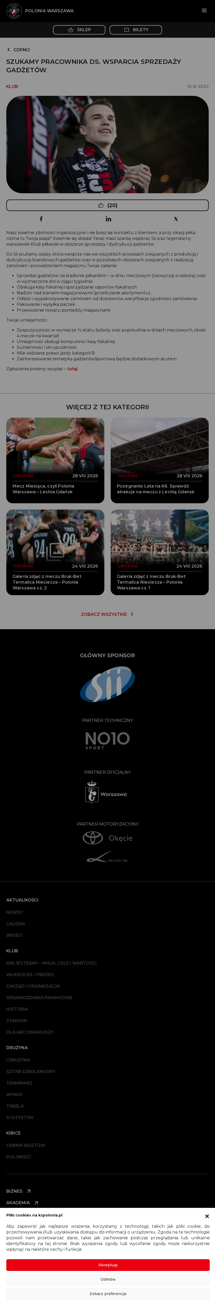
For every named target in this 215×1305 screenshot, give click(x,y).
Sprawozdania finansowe (39, 997)
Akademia (18, 1202)
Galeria (15, 923)
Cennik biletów (25, 1145)
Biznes (15, 1191)
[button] (207, 1215)
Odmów (108, 1279)
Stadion (16, 1020)
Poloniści (18, 1156)
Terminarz (19, 1083)
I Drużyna (18, 1060)
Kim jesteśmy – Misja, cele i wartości (51, 963)
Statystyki (20, 1117)
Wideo (14, 935)
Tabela (15, 1106)
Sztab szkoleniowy (30, 1071)
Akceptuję (108, 1265)
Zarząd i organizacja (33, 986)
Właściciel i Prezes (30, 974)
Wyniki (14, 1094)
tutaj (72, 368)
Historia (17, 1009)
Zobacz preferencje (108, 1293)
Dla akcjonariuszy (29, 1032)
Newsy (14, 912)
